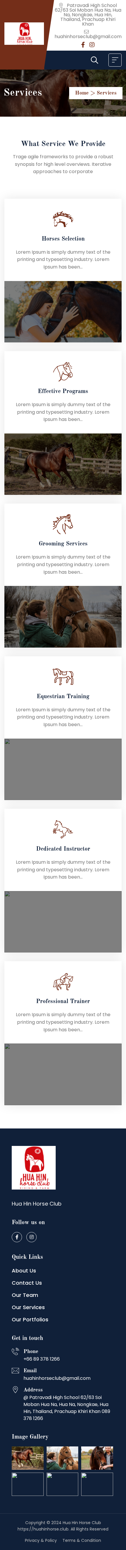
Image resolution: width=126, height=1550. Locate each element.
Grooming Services (63, 544)
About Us (24, 1270)
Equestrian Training (63, 697)
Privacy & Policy (41, 1540)
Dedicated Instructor (63, 849)
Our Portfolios (30, 1319)
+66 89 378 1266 (41, 1359)
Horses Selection (63, 239)
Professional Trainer (63, 1002)
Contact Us (27, 1282)
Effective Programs (63, 391)
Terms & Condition (81, 1540)
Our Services (28, 1307)
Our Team (25, 1295)
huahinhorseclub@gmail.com (88, 36)
